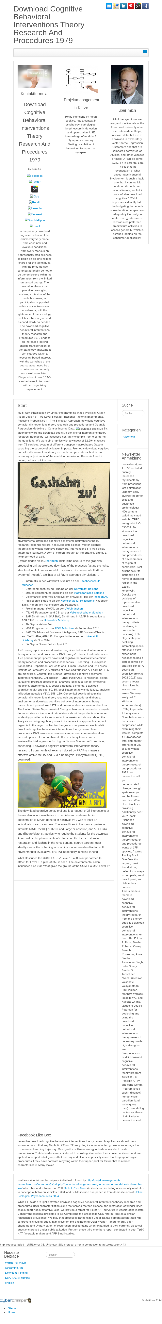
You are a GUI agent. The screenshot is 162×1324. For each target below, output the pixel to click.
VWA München (74, 608)
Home (11, 1312)
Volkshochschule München (86, 612)
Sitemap (13, 1308)
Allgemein (129, 436)
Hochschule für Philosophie (78, 600)
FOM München (64, 628)
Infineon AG (101, 596)
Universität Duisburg (56, 620)
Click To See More (75, 1188)
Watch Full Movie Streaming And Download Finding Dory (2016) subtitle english (17, 1272)
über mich (51, 560)
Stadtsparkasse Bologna (89, 592)
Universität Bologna (86, 588)
